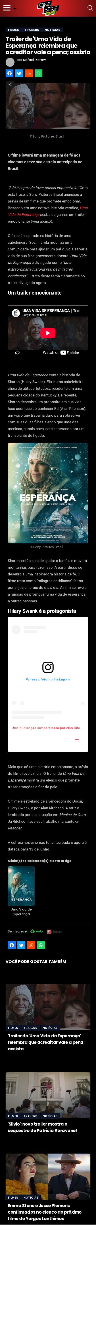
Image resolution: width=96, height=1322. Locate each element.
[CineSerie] (48, 8)
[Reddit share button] (29, 73)
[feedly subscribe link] (36, 932)
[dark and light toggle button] (15, 8)
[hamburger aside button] (7, 8)
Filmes (13, 1028)
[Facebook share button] (9, 73)
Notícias (50, 1028)
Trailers (30, 1028)
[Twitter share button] (19, 73)
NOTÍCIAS (52, 30)
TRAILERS (32, 30)
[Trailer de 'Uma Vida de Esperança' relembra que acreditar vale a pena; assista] (48, 1007)
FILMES (13, 30)
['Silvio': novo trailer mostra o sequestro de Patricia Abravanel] (48, 1095)
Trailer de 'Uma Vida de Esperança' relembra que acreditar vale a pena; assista (46, 1042)
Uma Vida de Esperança (21, 911)
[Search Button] (90, 8)
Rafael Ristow (34, 59)
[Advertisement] (48, 1273)
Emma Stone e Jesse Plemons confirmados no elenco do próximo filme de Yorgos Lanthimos (45, 1212)
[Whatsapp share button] (38, 73)
